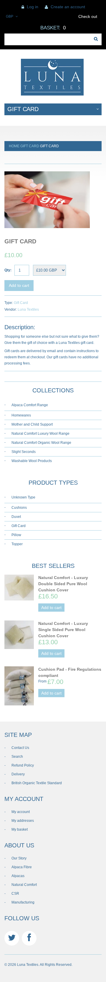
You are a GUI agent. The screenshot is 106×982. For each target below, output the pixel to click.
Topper (17, 544)
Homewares (21, 415)
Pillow (16, 535)
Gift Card (29, 146)
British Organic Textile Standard (36, 783)
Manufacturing (22, 902)
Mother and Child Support (32, 424)
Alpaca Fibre (21, 867)
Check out (87, 16)
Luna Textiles (28, 309)
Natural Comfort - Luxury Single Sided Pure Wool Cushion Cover (63, 629)
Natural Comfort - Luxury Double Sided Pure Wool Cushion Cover (63, 583)
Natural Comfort (24, 885)
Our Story (18, 858)
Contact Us (20, 748)
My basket (19, 829)
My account (20, 812)
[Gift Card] (47, 170)
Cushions (19, 508)
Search (17, 757)
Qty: (7, 270)
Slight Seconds (23, 452)
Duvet (16, 517)
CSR (15, 893)
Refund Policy (22, 765)
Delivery (18, 774)
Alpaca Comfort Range (29, 405)
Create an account (68, 6)
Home (14, 146)
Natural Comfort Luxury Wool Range (40, 433)
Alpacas (17, 876)
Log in (32, 6)
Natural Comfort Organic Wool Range (41, 443)
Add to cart (19, 285)
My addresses (22, 821)
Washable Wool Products (31, 461)
